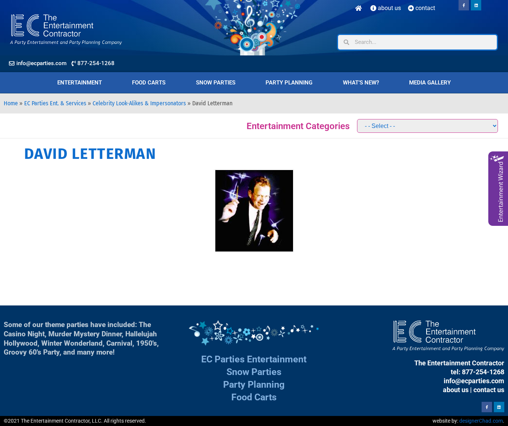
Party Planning (289, 82)
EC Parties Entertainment (253, 359)
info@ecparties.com (474, 381)
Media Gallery (430, 82)
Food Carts (148, 82)
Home (11, 103)
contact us (488, 390)
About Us (388, 8)
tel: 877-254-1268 (477, 372)
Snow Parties (215, 82)
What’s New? (361, 82)
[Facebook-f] (464, 5)
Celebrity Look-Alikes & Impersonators (139, 103)
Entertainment (79, 82)
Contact (424, 8)
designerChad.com (481, 421)
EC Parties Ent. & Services (55, 103)
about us (456, 390)
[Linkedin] (476, 5)
